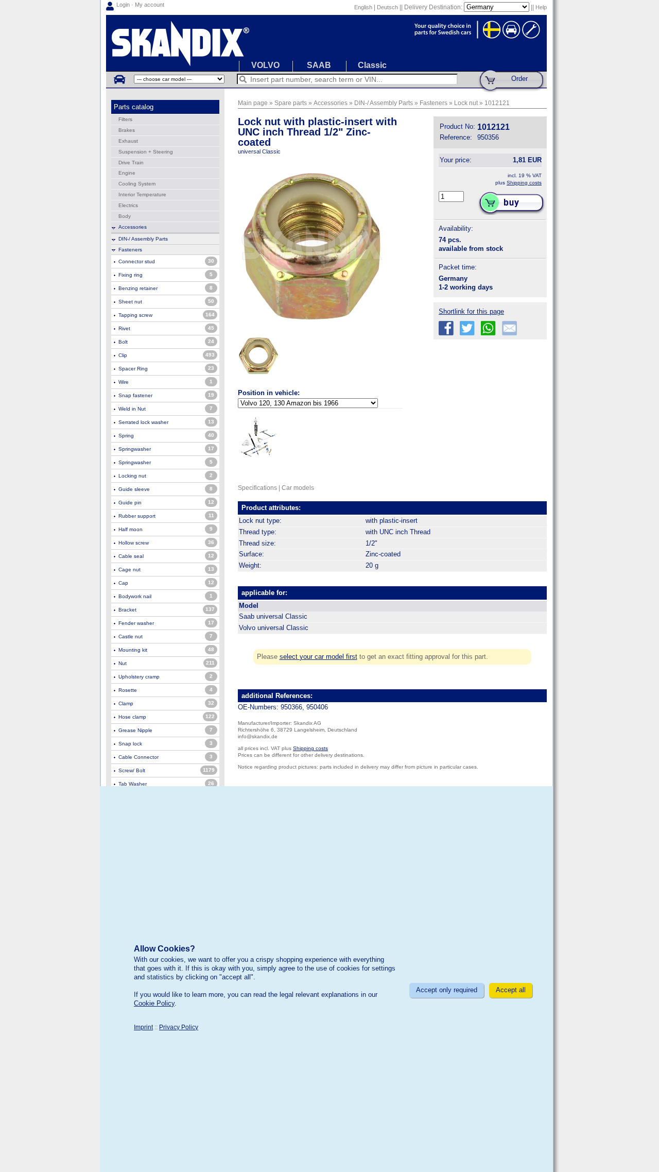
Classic (372, 65)
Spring (126, 435)
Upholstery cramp (139, 677)
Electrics (128, 205)
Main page (253, 102)
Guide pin (130, 502)
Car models (298, 487)
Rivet (124, 328)
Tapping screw (135, 315)
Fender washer (136, 623)
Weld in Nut (132, 409)
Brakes (126, 130)
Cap (123, 583)
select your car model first (318, 656)
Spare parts (290, 102)
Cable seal (131, 556)
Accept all (511, 990)
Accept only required (446, 990)
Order (519, 78)
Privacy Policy (178, 1027)
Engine (126, 173)
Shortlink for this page (471, 311)
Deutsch (387, 7)
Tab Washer (132, 784)
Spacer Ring (133, 368)
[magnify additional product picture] (258, 379)
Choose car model (119, 79)
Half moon (130, 529)
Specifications (257, 487)
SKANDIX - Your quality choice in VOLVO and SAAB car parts (326, 43)
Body (124, 216)
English (363, 7)
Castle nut (130, 636)
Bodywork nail (134, 596)
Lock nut (466, 102)
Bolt (123, 342)
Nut (122, 663)
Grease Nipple (135, 730)
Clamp (125, 703)
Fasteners (130, 249)
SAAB (319, 65)
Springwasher (134, 449)
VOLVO (265, 65)
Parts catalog (133, 107)
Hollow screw (133, 543)
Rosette (127, 690)
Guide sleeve (134, 489)
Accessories (132, 227)
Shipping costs (524, 182)
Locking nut (132, 476)
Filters (125, 119)
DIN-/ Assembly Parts (143, 239)
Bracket (127, 610)
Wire (123, 382)
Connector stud (136, 261)
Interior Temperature (142, 194)
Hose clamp (132, 717)
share (446, 328)
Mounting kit (132, 650)
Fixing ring (130, 275)
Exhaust (128, 141)
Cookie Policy (154, 1003)
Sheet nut (130, 301)
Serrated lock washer (143, 422)
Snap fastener (135, 395)
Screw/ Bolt (131, 770)
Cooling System (136, 183)
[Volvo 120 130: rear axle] (258, 437)
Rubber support (136, 516)
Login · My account (140, 5)
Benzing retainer (138, 288)
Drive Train (131, 162)
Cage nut (129, 569)
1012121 (497, 102)
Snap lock (130, 743)
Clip (122, 355)
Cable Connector (138, 757)
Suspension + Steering (145, 152)
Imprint (143, 1027)
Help (541, 7)
